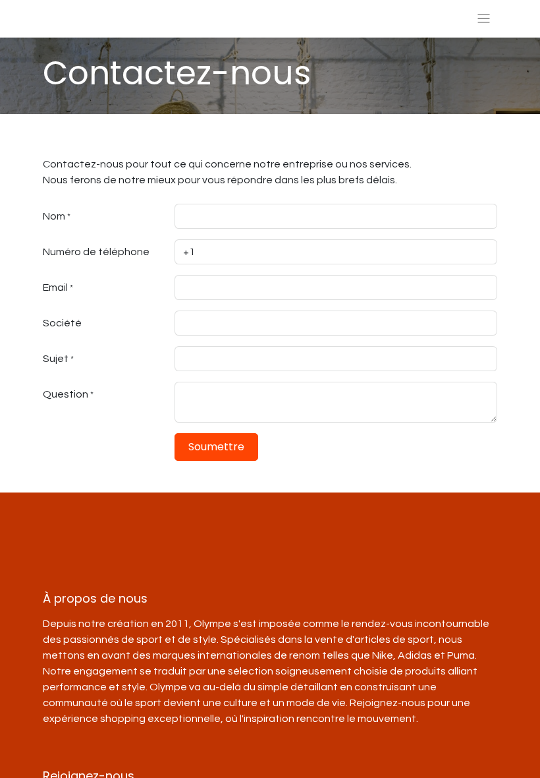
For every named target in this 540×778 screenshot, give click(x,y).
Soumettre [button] (216, 446)
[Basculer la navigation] (483, 18)
